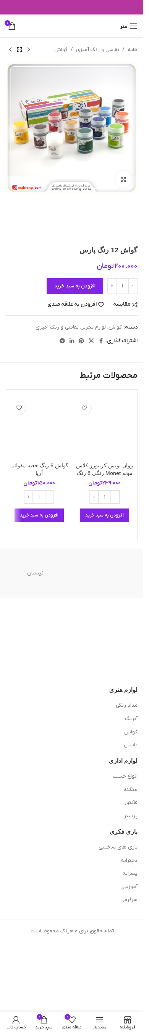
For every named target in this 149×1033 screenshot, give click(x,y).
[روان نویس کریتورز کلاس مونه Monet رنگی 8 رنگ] (105, 428)
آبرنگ (131, 718)
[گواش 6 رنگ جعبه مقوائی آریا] (39, 428)
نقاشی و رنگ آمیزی (97, 49)
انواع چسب (125, 776)
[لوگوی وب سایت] (71, 25)
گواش (61, 49)
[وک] (108, 573)
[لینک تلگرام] (62, 341)
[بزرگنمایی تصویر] (123, 179)
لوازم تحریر (93, 327)
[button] (104, 515)
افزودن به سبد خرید (75, 286)
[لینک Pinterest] (81, 341)
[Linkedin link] (71, 341)
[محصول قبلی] (28, 50)
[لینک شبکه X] (91, 341)
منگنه (130, 789)
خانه (133, 49)
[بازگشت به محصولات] (19, 50)
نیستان (35, 573)
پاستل (131, 745)
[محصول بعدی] (10, 50)
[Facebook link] (100, 341)
